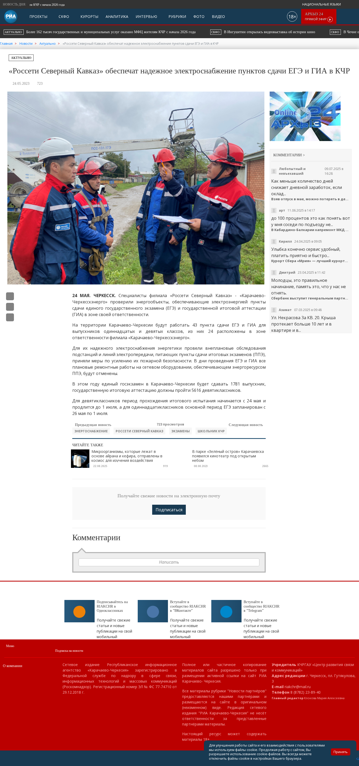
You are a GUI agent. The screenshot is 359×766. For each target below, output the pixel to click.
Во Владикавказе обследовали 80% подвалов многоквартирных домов (292, 32)
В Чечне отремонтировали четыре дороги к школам (166, 32)
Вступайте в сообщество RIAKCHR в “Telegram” (261, 606)
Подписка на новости (69, 651)
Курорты (88, 16)
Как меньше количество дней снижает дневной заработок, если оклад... (306, 187)
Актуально (21, 58)
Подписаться (169, 510)
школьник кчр (211, 431)
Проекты (38, 16)
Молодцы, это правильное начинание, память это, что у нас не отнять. (308, 286)
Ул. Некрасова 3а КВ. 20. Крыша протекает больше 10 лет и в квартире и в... (303, 324)
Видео (218, 16)
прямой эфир (316, 16)
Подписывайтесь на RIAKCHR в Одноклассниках (112, 606)
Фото (198, 16)
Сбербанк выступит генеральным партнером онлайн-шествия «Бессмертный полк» (310, 298)
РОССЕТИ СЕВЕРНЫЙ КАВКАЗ (139, 431)
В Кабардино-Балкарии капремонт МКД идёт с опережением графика (310, 230)
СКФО (63, 16)
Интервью (146, 16)
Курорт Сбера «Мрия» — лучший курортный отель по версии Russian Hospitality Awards (310, 261)
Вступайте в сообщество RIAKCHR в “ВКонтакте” (188, 606)
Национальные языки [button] (322, 4)
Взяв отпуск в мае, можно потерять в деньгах (310, 199)
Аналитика (117, 16)
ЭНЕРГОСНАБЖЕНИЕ (91, 431)
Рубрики (176, 16)
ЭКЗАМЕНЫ (180, 431)
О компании (12, 666)
